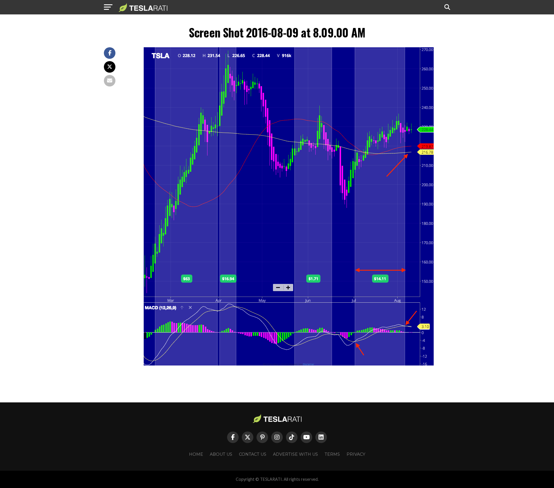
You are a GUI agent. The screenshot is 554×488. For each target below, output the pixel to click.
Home (196, 454)
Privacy (356, 454)
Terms (332, 454)
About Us (221, 454)
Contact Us (252, 454)
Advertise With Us (295, 454)
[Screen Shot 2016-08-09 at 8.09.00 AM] (289, 364)
